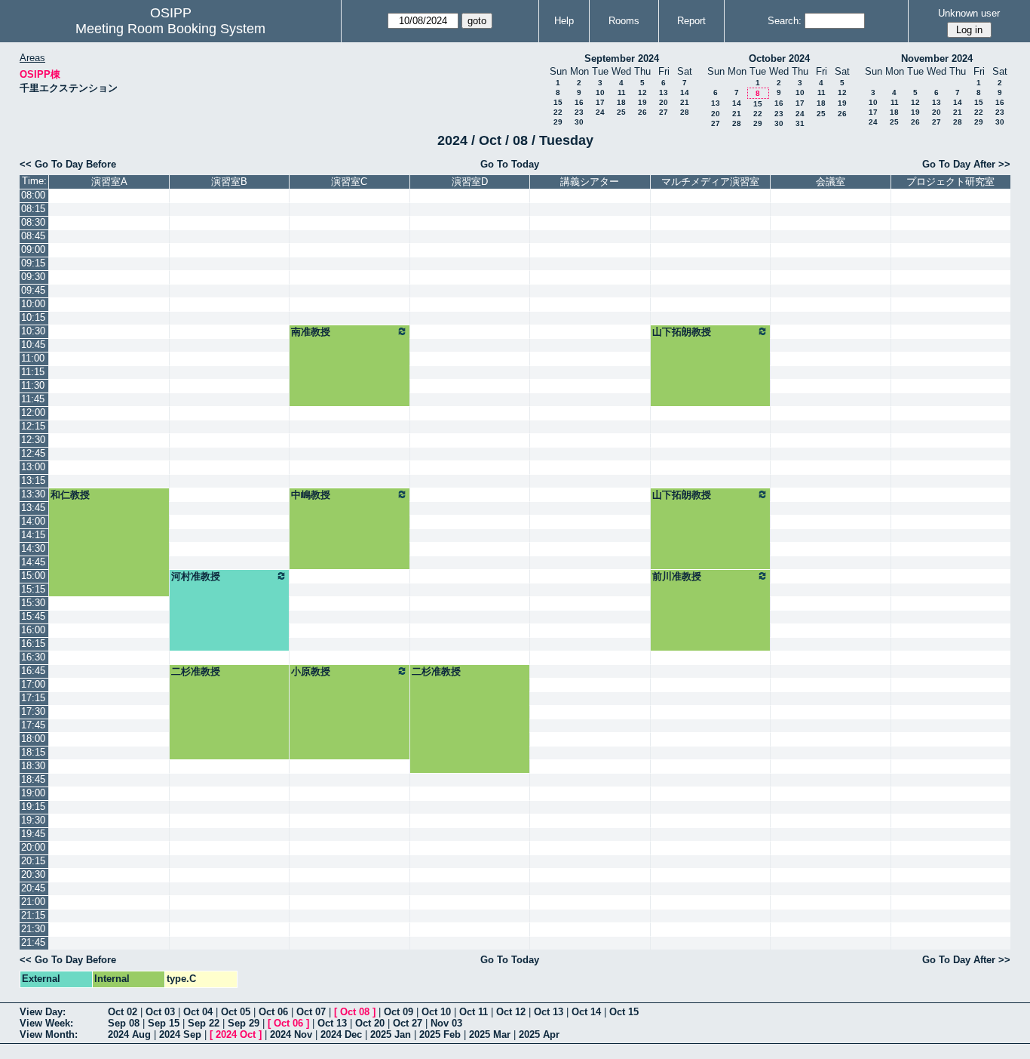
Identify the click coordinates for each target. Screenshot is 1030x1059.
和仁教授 (70, 494)
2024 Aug (129, 1034)
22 (558, 112)
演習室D (470, 181)
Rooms (623, 20)
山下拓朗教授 (681, 331)
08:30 (33, 222)
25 (621, 112)
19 (642, 102)
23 (579, 112)
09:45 (33, 290)
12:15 (33, 426)
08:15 (33, 208)
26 (642, 112)
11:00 (32, 358)
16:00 (33, 630)
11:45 (32, 399)
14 (684, 92)
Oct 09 (398, 1011)
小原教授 (310, 671)
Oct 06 (273, 1011)
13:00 (33, 467)
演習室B (229, 181)
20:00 (33, 847)
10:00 (33, 303)
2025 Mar (489, 1034)
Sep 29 (243, 1023)
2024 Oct (236, 1034)
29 (558, 122)
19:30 (33, 820)
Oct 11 (473, 1011)
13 (663, 92)
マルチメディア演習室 (710, 181)
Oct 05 (235, 1011)
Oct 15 (624, 1011)
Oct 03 (160, 1011)
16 (579, 102)
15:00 (33, 575)
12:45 (33, 453)
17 (600, 102)
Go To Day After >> (966, 164)
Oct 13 (548, 1011)
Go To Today (509, 164)
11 (622, 92)
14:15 (33, 534)
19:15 (33, 806)
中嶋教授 (310, 494)
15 (558, 102)
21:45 (33, 942)
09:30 (33, 276)
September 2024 (621, 58)
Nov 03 (446, 1023)
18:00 (33, 738)
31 (800, 123)
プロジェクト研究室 (950, 181)
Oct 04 (198, 1011)
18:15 (33, 752)
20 (663, 102)
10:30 (33, 331)
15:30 (33, 602)
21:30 (33, 928)
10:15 (33, 317)
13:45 (33, 507)
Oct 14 (586, 1011)
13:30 (33, 494)
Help (564, 20)
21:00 (33, 901)
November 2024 (937, 58)
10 (600, 92)
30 (579, 122)
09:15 (33, 263)
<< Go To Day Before (68, 164)
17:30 (33, 711)
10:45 (33, 344)
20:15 (33, 861)
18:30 (33, 765)
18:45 (33, 779)
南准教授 (310, 331)
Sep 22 (203, 1023)
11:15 (32, 371)
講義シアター (589, 181)
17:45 (33, 725)
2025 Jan (390, 1034)
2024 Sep (180, 1034)
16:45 (33, 670)
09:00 (33, 249)
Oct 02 (122, 1011)
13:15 (33, 480)
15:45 (33, 616)
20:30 (33, 874)
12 (642, 92)
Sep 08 (123, 1023)
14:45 (33, 562)
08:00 (33, 195)
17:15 (33, 697)
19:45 (33, 833)
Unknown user (969, 13)
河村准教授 (195, 576)
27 (663, 112)
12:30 (33, 439)
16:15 (33, 643)
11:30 (32, 385)
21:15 (33, 915)
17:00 (33, 684)
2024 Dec (341, 1034)
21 (684, 102)
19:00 (33, 793)
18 (621, 102)
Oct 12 (511, 1011)
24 (600, 112)
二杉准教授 (195, 671)
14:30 (33, 548)
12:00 (33, 412)
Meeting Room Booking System (170, 28)
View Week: (46, 1023)
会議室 (830, 181)
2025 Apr (539, 1034)
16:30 (33, 657)
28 (684, 112)
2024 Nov (291, 1034)
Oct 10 (436, 1011)
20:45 (33, 888)
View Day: (43, 1011)
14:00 (33, 521)
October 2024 (779, 58)
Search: (785, 20)
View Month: (49, 1034)
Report (691, 20)
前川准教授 (676, 576)
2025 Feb (440, 1034)
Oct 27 (407, 1023)
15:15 (33, 589)
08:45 (33, 236)
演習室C (349, 181)
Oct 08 (354, 1011)
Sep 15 (163, 1023)
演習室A (109, 181)
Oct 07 (311, 1011)
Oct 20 (370, 1023)
